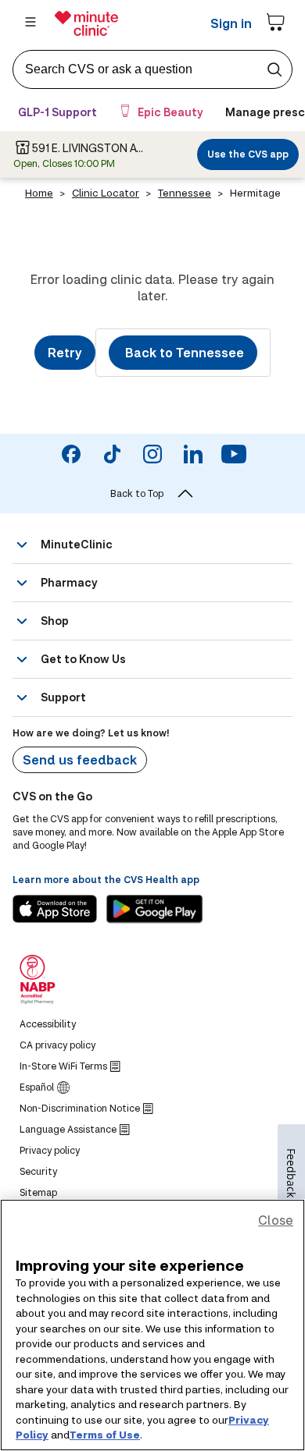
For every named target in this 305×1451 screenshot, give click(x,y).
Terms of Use (105, 1434)
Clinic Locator (105, 192)
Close (275, 1220)
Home (39, 192)
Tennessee (184, 192)
